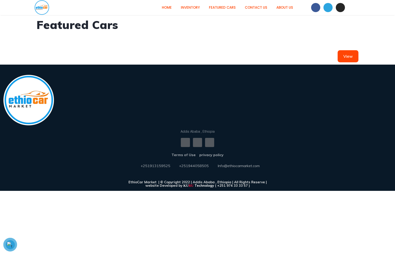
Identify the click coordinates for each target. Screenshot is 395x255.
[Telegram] (328, 7)
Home (167, 7)
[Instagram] (340, 7)
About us (284, 7)
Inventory (190, 7)
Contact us (256, 7)
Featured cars (222, 7)
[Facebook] (315, 7)
